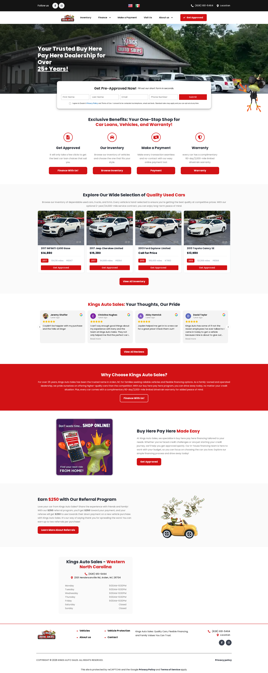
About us (164, 17)
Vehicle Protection (118, 630)
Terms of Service (170, 669)
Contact (112, 637)
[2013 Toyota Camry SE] (207, 242)
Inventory (85, 17)
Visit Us (148, 17)
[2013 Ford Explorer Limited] (158, 242)
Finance (102, 17)
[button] (228, 327)
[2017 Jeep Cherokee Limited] (110, 242)
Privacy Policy (92, 103)
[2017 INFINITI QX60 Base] (61, 242)
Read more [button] (95, 339)
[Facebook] (55, 6)
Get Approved (61, 267)
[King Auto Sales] (67, 17)
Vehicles (85, 630)
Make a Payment (127, 17)
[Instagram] (61, 6)
